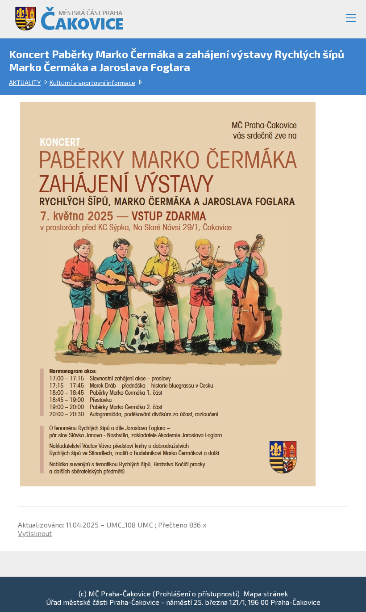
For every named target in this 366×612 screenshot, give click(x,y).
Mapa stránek (265, 593)
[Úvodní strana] (65, 15)
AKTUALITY (25, 82)
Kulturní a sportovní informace (92, 82)
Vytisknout (35, 533)
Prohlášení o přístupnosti (196, 593)
